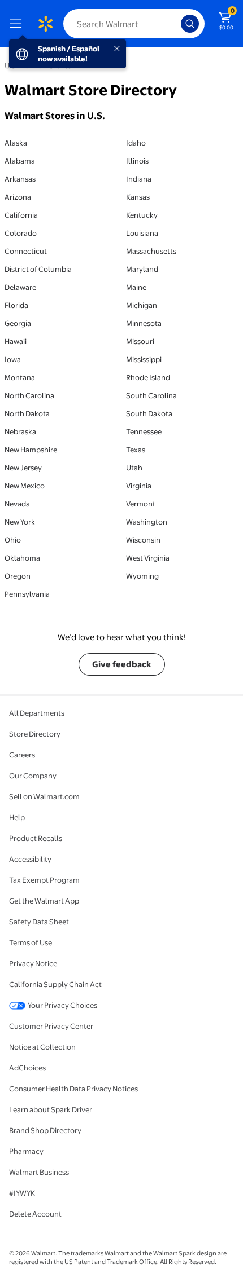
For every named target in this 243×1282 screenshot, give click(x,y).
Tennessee (144, 431)
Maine (136, 287)
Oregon (18, 575)
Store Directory (34, 733)
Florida (16, 305)
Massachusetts (151, 250)
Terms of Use (30, 942)
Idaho (136, 142)
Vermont (140, 503)
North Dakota (27, 413)
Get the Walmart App (44, 900)
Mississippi (144, 359)
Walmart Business (39, 1172)
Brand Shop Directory (45, 1130)
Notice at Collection (42, 1046)
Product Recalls (35, 838)
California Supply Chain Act (55, 984)
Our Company (33, 775)
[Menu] (18, 24)
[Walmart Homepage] (45, 24)
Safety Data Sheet (39, 921)
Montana (20, 377)
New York (20, 521)
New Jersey (23, 467)
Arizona (18, 196)
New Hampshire (31, 449)
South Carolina (151, 395)
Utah (134, 467)
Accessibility (30, 859)
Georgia (18, 323)
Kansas (138, 196)
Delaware (20, 287)
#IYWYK (22, 1192)
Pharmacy (26, 1151)
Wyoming (142, 575)
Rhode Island (148, 377)
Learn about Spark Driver (50, 1109)
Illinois (137, 160)
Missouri (140, 341)
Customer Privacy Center (51, 1025)
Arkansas (20, 178)
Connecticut (26, 250)
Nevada (17, 503)
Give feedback (121, 664)
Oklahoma (22, 557)
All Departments (36, 712)
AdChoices (27, 1067)
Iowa (13, 359)
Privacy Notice (33, 963)
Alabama (20, 160)
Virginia (138, 485)
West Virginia (148, 557)
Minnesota (144, 323)
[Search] (190, 24)
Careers (22, 754)
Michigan (141, 305)
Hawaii (16, 341)
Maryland (142, 269)
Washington (146, 521)
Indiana (138, 178)
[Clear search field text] (175, 23)
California (21, 214)
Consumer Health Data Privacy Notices (73, 1088)
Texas (135, 449)
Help (17, 817)
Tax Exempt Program (44, 879)
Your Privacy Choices (62, 1005)
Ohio (13, 539)
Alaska (16, 142)
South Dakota (149, 413)
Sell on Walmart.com (44, 796)
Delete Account (35, 1213)
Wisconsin (143, 539)
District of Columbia (38, 269)
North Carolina (29, 395)
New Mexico (25, 485)
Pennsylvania (27, 593)
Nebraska (20, 431)
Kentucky (142, 214)
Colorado (21, 232)
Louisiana (142, 232)
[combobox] (134, 23)
